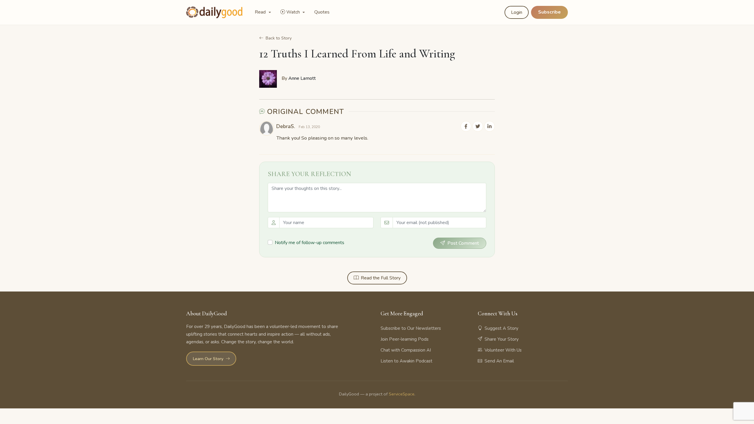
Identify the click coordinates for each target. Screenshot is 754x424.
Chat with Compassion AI (406, 350)
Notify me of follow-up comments (309, 242)
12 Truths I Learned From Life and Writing (357, 54)
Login (516, 12)
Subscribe (549, 12)
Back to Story (279, 38)
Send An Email (499, 361)
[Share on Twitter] (477, 126)
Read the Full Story (381, 278)
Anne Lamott (302, 78)
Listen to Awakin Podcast (406, 361)
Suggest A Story (501, 328)
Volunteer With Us (503, 350)
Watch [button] (293, 12)
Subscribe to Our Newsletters (411, 328)
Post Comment (463, 243)
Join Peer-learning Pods (405, 339)
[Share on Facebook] (466, 126)
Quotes (322, 12)
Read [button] (261, 12)
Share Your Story (502, 339)
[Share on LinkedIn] (489, 126)
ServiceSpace (401, 394)
